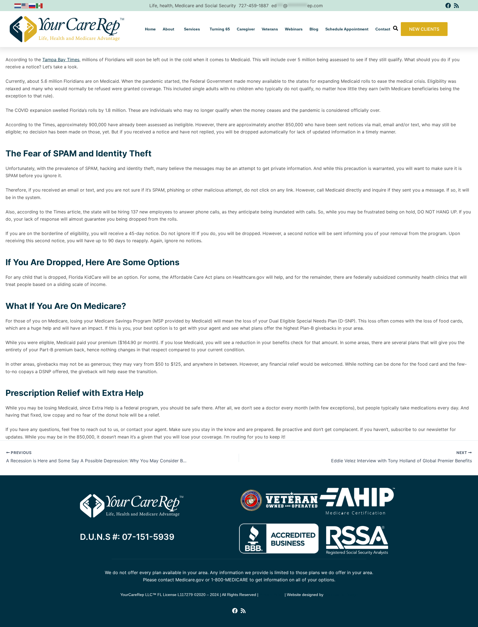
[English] (25, 5)
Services (192, 29)
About (168, 29)
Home (150, 29)
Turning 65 (220, 29)
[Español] (39, 5)
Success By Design (341, 594)
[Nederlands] (18, 5)
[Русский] (32, 5)
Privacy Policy (271, 594)
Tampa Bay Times (60, 59)
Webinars (294, 29)
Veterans (270, 29)
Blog (314, 29)
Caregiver (246, 29)
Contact (382, 29)
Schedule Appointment (346, 29)
